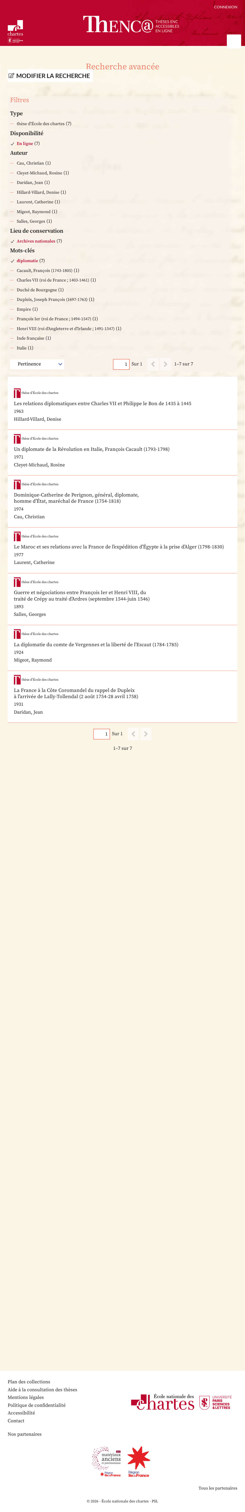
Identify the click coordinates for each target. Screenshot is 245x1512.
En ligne (25, 143)
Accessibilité (21, 1413)
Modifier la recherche (53, 75)
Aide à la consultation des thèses (42, 1390)
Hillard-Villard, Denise (38, 192)
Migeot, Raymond (33, 212)
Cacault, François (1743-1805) (44, 270)
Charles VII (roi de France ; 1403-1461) (53, 280)
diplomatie (27, 261)
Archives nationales (36, 241)
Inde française (30, 338)
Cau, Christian (30, 163)
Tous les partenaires (218, 1488)
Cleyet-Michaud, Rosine (39, 173)
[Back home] (131, 24)
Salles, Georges (31, 221)
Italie (22, 348)
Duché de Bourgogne (37, 290)
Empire (24, 309)
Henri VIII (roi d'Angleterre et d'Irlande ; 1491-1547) (66, 328)
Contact (16, 1421)
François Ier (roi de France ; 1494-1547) (54, 319)
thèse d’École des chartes (41, 124)
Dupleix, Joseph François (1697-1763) (52, 299)
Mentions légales (26, 1398)
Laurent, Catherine (35, 202)
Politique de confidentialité (37, 1405)
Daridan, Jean (30, 182)
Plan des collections (29, 1382)
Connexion (225, 7)
